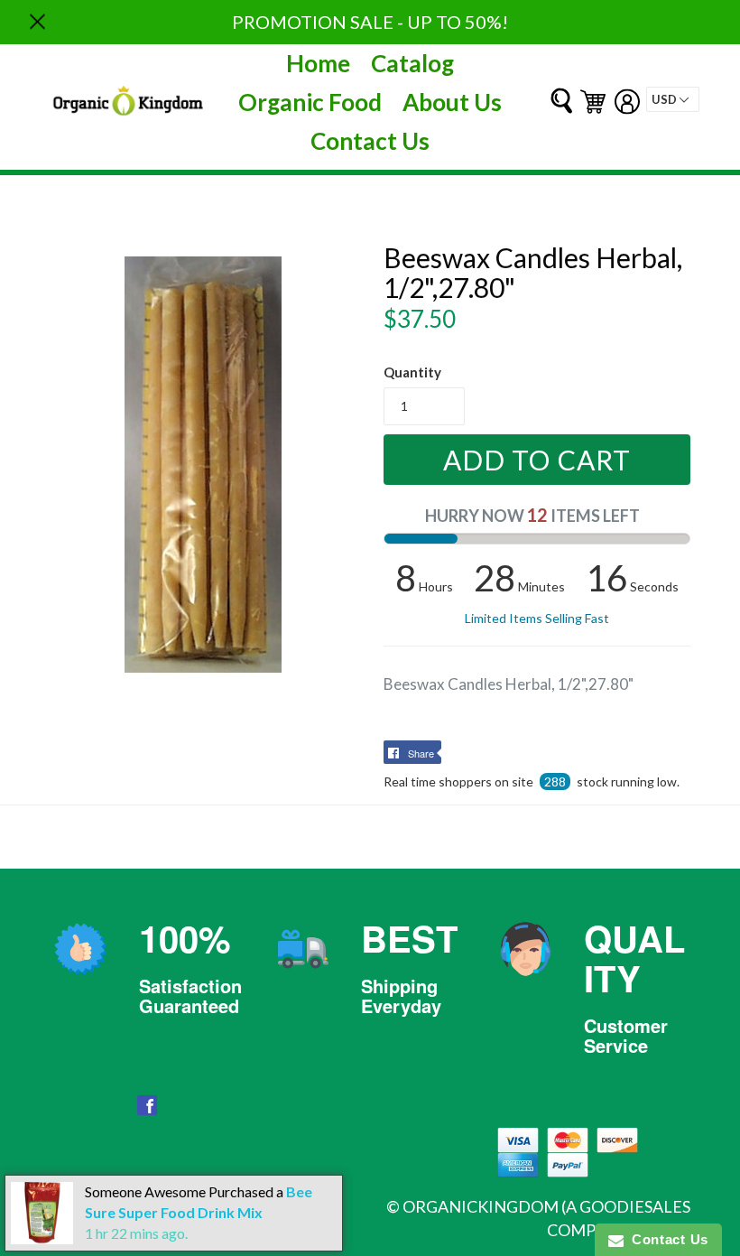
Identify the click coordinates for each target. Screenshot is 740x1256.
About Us (452, 102)
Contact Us (370, 140)
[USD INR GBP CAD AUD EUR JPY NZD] (672, 99)
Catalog (412, 63)
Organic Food (310, 102)
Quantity (412, 372)
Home (318, 63)
